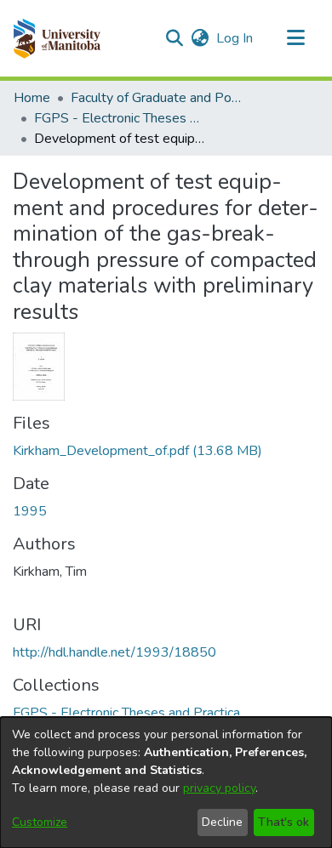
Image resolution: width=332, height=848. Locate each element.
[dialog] (166, 782)
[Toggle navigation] (295, 38)
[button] (56, 38)
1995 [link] (30, 511)
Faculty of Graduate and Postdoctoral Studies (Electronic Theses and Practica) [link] (156, 97)
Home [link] (32, 97)
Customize (39, 822)
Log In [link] (235, 38)
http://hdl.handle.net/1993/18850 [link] (114, 652)
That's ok (283, 822)
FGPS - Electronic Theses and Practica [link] (119, 118)
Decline (222, 822)
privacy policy (219, 788)
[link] (137, 450)
